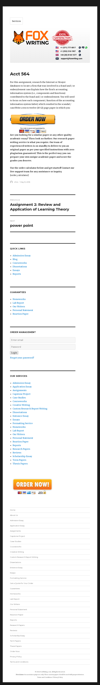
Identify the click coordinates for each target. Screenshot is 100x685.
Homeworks (19, 299)
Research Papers (21, 449)
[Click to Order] (43, 123)
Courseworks (20, 263)
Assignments (20, 390)
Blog (15, 259)
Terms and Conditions (19, 662)
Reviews (17, 452)
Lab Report (18, 303)
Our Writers (19, 306)
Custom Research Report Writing (30, 408)
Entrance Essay (21, 416)
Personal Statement (23, 310)
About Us (14, 515)
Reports (17, 274)
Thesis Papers (20, 463)
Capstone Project (21, 394)
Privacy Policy (16, 657)
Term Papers (19, 460)
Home (12, 510)
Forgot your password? (22, 357)
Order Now (15, 651)
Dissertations (20, 266)
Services (16, 21)
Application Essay (22, 386)
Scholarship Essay (22, 456)
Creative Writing (21, 405)
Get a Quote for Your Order (21, 583)
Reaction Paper (21, 314)
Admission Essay (22, 255)
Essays (16, 270)
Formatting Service (23, 423)
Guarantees (15, 588)
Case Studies (19, 397)
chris (16, 182)
